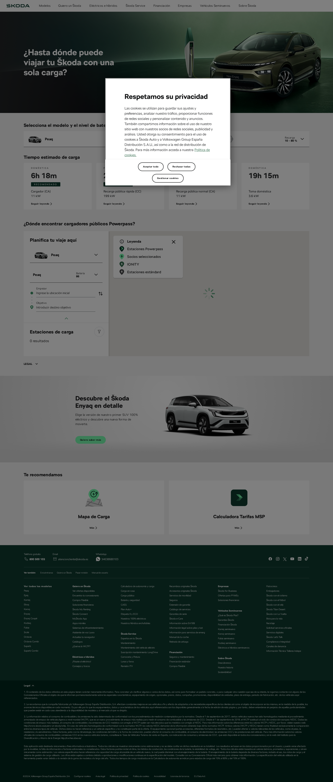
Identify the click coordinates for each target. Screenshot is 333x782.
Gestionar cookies (167, 178)
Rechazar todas (181, 166)
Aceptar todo (151, 166)
